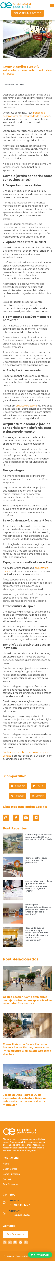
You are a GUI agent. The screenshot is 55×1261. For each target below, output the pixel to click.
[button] (52, 5)
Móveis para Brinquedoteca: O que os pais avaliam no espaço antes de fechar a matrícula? (38, 909)
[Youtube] (26, 818)
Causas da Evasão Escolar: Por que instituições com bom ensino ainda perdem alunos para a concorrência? (36, 934)
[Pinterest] (20, 1242)
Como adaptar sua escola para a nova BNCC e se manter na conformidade (38, 837)
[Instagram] (6, 818)
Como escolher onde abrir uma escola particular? (36, 860)
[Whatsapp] (26, 1242)
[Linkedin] (36, 818)
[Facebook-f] (16, 818)
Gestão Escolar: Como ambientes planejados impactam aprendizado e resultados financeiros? (27, 1000)
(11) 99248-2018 (19, 1215)
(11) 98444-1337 (19, 1204)
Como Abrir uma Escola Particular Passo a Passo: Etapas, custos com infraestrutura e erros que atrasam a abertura (27, 1049)
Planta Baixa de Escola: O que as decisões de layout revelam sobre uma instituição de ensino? (38, 886)
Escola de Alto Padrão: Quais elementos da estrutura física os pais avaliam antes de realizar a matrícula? (24, 1100)
